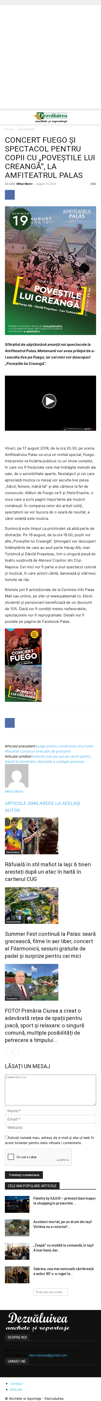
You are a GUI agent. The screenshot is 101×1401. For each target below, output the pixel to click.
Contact (16, 1383)
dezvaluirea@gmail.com (48, 1355)
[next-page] (16, 1052)
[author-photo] (16, 786)
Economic (12, 998)
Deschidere (13, 852)
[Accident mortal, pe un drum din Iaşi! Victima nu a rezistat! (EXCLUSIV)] (17, 1227)
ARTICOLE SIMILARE (26, 803)
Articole (16, 1389)
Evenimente (27, 129)
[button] (8, 117)
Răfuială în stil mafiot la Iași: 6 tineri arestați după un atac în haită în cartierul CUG (48, 871)
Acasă (9, 129)
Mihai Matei (24, 183)
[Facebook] (10, 195)
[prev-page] (8, 1052)
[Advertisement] (50, 58)
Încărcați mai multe (49, 1292)
